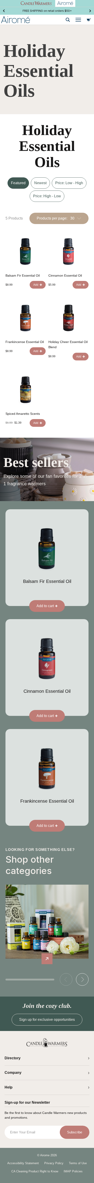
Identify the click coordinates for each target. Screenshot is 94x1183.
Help (9, 1087)
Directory (13, 1058)
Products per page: (52, 218)
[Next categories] (82, 979)
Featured (18, 183)
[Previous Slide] (4, 11)
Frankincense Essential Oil (24, 342)
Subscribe (74, 1132)
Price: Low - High (69, 183)
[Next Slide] (90, 11)
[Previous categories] (66, 979)
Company (13, 1072)
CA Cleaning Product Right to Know (34, 1171)
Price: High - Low (47, 196)
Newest (40, 183)
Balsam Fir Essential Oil (22, 275)
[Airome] (47, 1042)
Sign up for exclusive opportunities (47, 1019)
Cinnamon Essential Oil (65, 275)
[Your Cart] (89, 20)
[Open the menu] (78, 20)
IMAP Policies (73, 1171)
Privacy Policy (53, 1163)
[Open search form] (68, 20)
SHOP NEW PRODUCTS (47, 10)
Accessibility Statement (23, 1163)
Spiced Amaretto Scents (22, 413)
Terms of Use (78, 1163)
